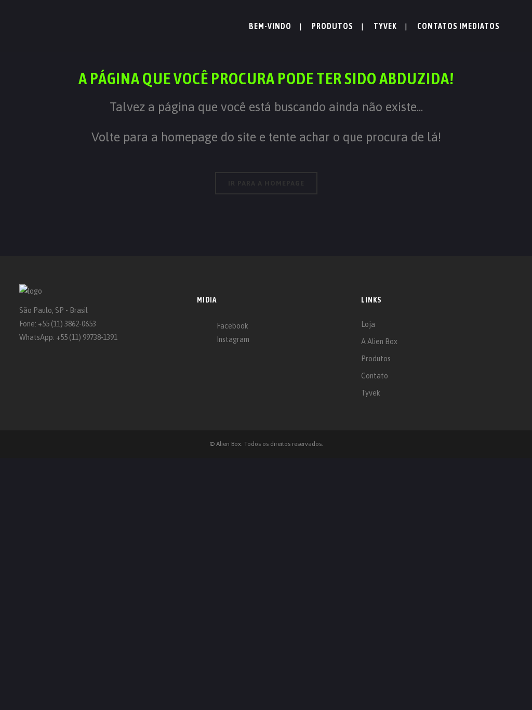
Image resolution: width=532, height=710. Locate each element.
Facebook (232, 326)
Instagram (233, 339)
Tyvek (370, 393)
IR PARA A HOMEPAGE (266, 183)
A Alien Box (379, 341)
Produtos (376, 358)
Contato (374, 376)
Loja (368, 324)
